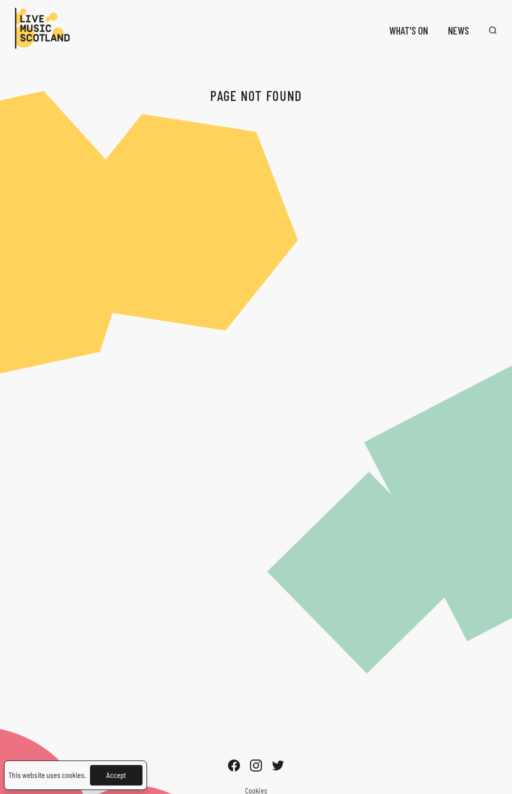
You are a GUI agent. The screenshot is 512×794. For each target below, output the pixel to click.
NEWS (458, 30)
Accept (116, 775)
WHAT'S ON (408, 30)
